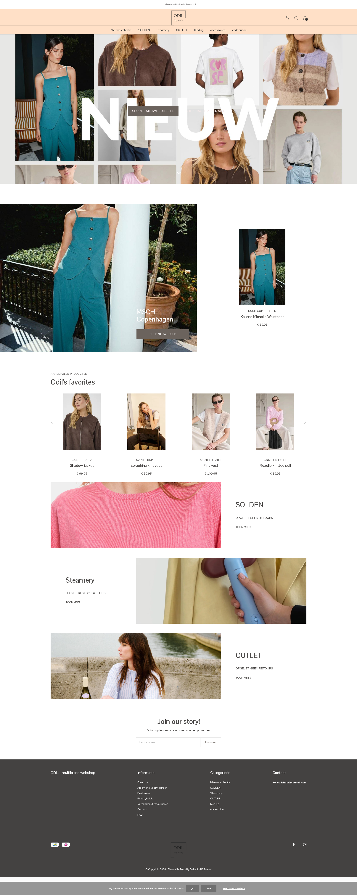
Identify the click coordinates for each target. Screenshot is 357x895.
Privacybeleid (145, 798)
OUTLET (181, 30)
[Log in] (287, 18)
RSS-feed (206, 869)
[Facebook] (294, 844)
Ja (192, 888)
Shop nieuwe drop (163, 334)
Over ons (142, 782)
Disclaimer (143, 793)
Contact (142, 809)
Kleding (199, 30)
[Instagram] (304, 844)
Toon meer (243, 527)
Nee (209, 888)
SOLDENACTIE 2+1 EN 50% (205, 111)
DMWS (194, 869)
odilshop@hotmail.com (291, 782)
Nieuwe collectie (121, 30)
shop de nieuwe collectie (153, 111)
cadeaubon (239, 30)
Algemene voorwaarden (152, 787)
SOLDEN (144, 30)
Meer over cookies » (234, 888)
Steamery (163, 30)
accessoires (218, 30)
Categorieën (220, 772)
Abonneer (210, 742)
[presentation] (52, 422)
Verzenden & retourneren (152, 804)
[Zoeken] (296, 18)
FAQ (140, 814)
